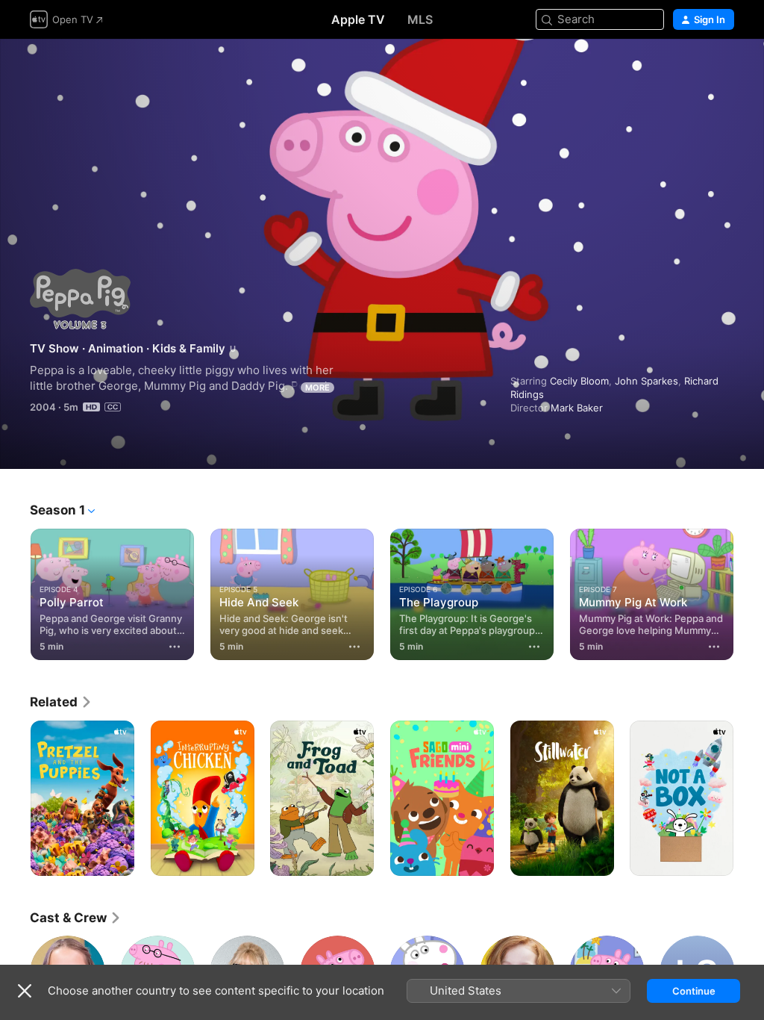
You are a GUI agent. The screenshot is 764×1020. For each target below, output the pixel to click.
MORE (317, 387)
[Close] (24, 991)
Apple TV (358, 19)
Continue (694, 991)
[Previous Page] (14, 591)
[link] (61, 702)
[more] (174, 646)
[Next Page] (749, 591)
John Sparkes (646, 381)
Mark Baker (577, 408)
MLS (420, 19)
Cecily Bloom (579, 381)
